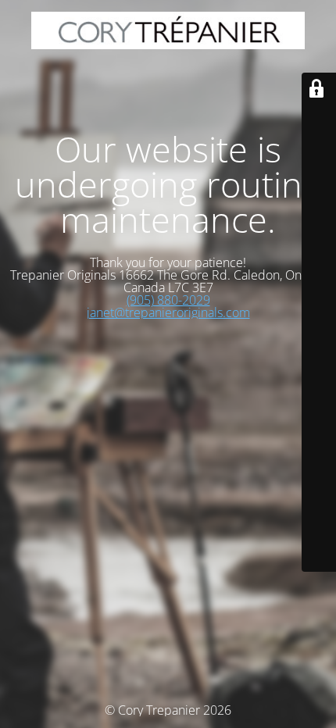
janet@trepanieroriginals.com (168, 312)
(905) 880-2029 (168, 300)
